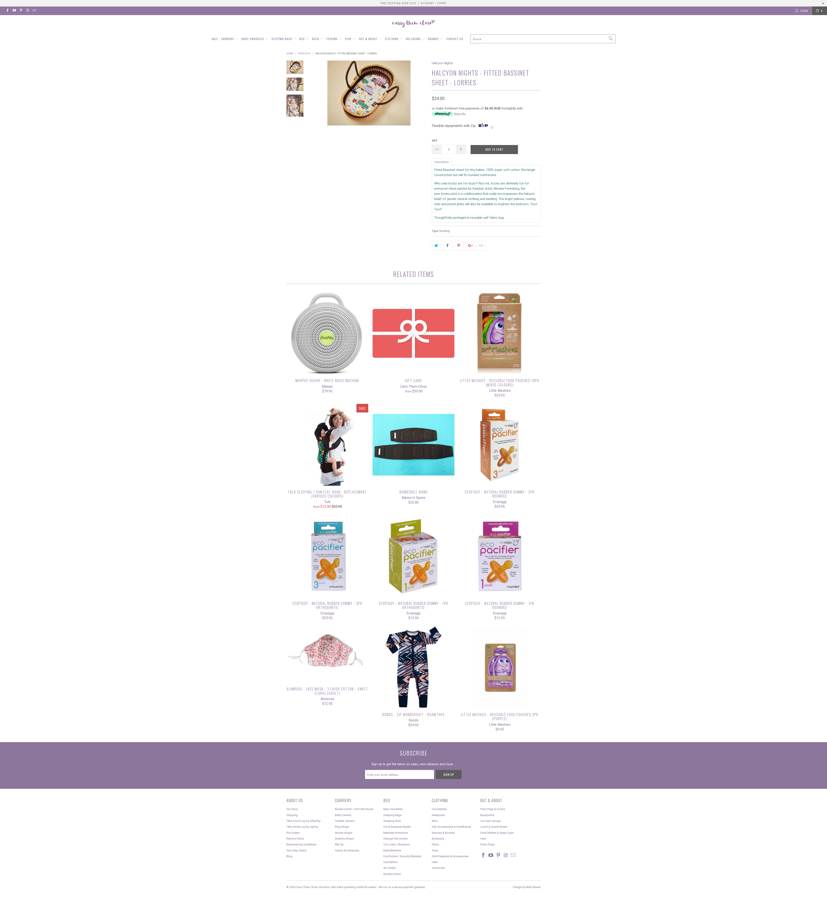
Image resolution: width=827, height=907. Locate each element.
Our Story (292, 809)
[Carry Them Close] (413, 24)
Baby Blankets (392, 850)
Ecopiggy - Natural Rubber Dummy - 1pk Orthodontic (413, 556)
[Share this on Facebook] (447, 245)
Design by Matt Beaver (527, 887)
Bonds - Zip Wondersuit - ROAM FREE (413, 667)
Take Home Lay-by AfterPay (303, 821)
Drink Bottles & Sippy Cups (497, 832)
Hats (435, 862)
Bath (316, 38)
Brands (434, 38)
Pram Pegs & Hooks (492, 809)
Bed (302, 38)
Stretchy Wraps (344, 838)
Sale (214, 38)
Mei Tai (339, 844)
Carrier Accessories (347, 850)
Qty (434, 140)
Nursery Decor (392, 874)
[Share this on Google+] (470, 245)
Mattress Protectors (395, 832)
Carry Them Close (307, 887)
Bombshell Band (413, 445)
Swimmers (438, 868)
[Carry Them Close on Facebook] (7, 10)
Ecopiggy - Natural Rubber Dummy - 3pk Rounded (500, 445)
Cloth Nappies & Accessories (450, 856)
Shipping (292, 815)
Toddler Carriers (344, 821)
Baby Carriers (343, 815)
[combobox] (543, 38)
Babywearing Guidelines (301, 844)
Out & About (368, 38)
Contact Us (454, 38)
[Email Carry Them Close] (34, 10)
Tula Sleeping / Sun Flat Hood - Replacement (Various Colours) (327, 445)
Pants (435, 844)
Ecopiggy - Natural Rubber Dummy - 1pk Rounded (500, 556)
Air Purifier (389, 868)
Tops (435, 850)
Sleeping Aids (392, 821)
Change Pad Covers (395, 838)
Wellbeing (413, 38)
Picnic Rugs (487, 844)
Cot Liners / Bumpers (396, 844)
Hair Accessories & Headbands (451, 826)
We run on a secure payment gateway (402, 887)
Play (348, 38)
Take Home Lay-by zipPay (302, 826)
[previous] (316, 115)
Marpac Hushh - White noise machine (327, 333)
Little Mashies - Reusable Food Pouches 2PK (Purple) (500, 667)
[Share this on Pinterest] (458, 245)
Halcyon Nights (442, 63)
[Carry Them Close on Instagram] (27, 10)
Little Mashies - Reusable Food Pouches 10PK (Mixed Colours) (500, 333)
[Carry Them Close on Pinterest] (21, 10)
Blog (289, 856)
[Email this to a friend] (481, 245)
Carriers (228, 38)
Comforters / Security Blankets (402, 856)
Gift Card (413, 333)
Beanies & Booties (443, 832)
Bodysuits (438, 838)
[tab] (441, 161)
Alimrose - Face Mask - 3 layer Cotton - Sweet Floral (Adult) (327, 654)
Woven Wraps (343, 832)
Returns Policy (295, 838)
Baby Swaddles (253, 38)
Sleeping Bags (282, 38)
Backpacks (487, 815)
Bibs (434, 821)
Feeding (332, 38)
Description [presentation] (441, 162)
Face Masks (439, 809)
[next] (421, 115)
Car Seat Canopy (490, 821)
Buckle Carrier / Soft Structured (354, 809)
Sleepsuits (438, 815)
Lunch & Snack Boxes (493, 826)
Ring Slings (342, 826)
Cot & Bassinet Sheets (397, 826)
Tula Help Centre (296, 850)
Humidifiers (390, 862)
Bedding (444, 231)
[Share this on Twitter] (436, 245)
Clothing (392, 38)
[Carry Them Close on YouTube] (14, 10)
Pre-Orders (293, 832)
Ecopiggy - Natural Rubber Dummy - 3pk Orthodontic (327, 556)
